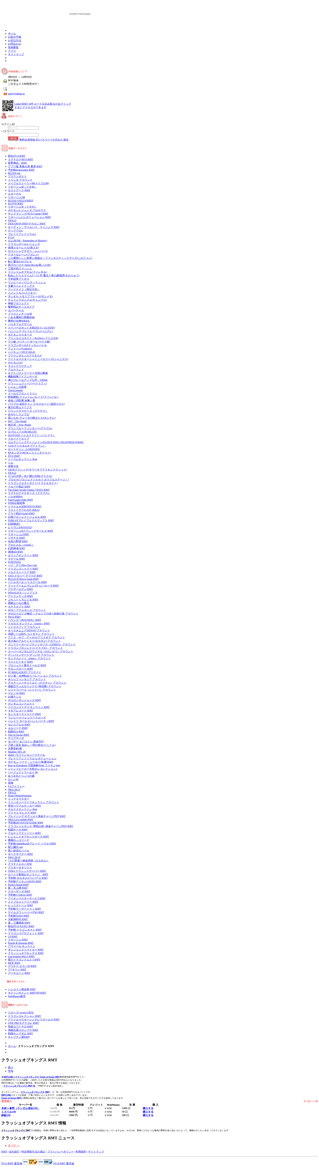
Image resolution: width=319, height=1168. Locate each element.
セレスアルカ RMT (19, 724)
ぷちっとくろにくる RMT (23, 599)
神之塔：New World (19, 424)
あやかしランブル (18, 414)
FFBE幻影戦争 (16, 503)
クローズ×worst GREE (21, 1012)
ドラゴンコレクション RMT (24, 1016)
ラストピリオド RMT (20, 661)
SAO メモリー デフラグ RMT (25, 575)
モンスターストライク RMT (24, 714)
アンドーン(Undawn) (20, 348)
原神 (10, 782)
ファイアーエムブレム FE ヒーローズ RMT (33, 585)
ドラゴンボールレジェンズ (24, 244)
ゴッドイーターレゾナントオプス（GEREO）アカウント (42, 644)
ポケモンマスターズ (20, 334)
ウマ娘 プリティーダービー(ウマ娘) (29, 341)
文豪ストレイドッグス (21, 285)
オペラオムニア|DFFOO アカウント (29, 630)
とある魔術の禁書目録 (21, 317)
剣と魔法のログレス (20, 261)
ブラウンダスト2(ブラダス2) (25, 355)
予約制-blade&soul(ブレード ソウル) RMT (32, 843)
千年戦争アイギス (18, 279)
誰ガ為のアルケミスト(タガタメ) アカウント (34, 641)
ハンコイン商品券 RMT (22, 989)
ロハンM (13, 779)
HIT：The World (17, 421)
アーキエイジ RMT (19, 973)
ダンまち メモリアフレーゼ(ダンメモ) (30, 296)
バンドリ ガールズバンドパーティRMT (31, 721)
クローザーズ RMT (19, 891)
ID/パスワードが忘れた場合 (52, 139)
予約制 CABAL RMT (20, 894)
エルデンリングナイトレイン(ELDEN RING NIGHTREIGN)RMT (46, 442)
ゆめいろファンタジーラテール (26, 755)
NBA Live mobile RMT (20, 819)
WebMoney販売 (17, 996)
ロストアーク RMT (19, 190)
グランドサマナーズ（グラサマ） (28, 410)
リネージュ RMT (18, 939)
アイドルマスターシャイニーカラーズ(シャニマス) (38, 359)
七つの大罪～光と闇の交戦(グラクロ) (30, 476)
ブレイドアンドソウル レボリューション (32, 758)
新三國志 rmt (15, 847)
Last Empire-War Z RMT (21, 956)
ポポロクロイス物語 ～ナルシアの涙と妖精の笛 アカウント (43, 613)
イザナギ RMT (16, 537)
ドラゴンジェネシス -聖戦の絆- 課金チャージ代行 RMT (40, 826)
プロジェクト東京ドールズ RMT (27, 665)
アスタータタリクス (20, 867)
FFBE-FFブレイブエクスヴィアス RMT (31, 520)
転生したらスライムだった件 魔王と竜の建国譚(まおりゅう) (43, 275)
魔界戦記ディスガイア (21, 306)
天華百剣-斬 (15, 748)
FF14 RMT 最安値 (11, 1163)
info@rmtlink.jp (16, 93)
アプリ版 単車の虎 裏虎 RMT (25, 166)
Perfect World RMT (18, 884)
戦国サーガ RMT (18, 829)
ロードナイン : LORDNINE (24, 449)
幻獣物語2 (14, 524)
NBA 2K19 (14, 857)
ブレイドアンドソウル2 (22, 234)
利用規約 (81, 1151)
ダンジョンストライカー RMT (26, 949)
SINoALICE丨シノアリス (23, 592)
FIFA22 (12, 473)
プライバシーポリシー (60, 1151)
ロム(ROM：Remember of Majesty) (27, 240)
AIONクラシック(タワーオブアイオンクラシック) (37, 469)
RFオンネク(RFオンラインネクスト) (29, 452)
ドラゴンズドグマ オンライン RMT (29, 707)
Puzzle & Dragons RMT (21, 943)
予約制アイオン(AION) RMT (25, 881)
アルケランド (16, 369)
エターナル (14, 193)
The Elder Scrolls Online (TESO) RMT (29, 489)
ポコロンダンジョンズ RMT (24, 700)
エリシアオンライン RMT (23, 555)
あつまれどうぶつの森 (21, 775)
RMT (4, 1151)
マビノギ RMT (16, 693)
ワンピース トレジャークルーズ (27, 717)
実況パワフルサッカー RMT (24, 805)
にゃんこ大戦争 (17, 387)
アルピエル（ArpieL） (21, 544)
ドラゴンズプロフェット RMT (26, 933)
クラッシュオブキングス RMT (26, 953)
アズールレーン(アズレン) (23, 254)
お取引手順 (14, 37)
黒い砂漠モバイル (18, 850)
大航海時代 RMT (18, 919)
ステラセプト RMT (19, 606)
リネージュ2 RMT (18, 534)
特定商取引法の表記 (33, 1151)
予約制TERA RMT (18, 915)
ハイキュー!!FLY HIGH (21, 352)
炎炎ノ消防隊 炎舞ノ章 (21, 400)
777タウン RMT (17, 969)
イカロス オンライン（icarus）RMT (29, 623)
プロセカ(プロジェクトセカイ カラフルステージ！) (38, 479)
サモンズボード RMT (20, 668)
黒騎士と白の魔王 (18, 603)
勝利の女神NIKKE (19, 320)
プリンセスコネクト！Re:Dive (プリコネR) (33, 338)
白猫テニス (14, 696)
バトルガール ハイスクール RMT (27, 582)
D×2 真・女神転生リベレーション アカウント (35, 675)
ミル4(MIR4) (15, 496)
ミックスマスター (18, 798)
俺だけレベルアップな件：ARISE (28, 380)
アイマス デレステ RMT (22, 812)
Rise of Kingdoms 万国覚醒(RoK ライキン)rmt (34, 765)
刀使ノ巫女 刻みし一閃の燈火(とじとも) (31, 745)
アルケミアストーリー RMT (24, 833)
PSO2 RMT (14, 616)
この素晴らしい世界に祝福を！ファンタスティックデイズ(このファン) (50, 258)
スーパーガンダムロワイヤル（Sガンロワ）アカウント (40, 651)
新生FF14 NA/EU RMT (21, 926)
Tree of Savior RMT (18, 734)
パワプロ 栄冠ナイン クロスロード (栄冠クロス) (36, 404)
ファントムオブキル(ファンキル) (27, 272)
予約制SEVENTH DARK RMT (25, 822)
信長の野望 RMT (18, 541)
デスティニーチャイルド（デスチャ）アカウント (37, 682)
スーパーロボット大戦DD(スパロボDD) (31, 327)
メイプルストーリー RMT (23, 901)
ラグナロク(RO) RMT (20, 159)
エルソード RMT (18, 728)
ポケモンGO (15, 362)
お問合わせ (14, 43)
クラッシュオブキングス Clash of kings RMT (37, 1077)
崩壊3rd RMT (15, 551)
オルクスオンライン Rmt (22, 809)
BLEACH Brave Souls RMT (23, 579)
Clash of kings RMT (11, 1098)
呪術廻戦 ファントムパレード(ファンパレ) (33, 397)
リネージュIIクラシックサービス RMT (30, 530)
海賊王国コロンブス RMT (23, 1030)
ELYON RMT (15, 203)
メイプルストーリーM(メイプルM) (28, 183)
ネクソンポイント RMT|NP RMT (27, 992)
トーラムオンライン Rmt (22, 459)
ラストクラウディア (20, 366)
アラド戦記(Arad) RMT (21, 513)
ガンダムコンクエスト (21, 703)
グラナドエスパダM (20, 864)
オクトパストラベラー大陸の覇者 (28, 373)
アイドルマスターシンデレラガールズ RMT (34, 1019)
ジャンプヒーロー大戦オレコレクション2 (32, 768)
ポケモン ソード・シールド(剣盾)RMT (30, 762)
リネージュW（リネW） (22, 206)
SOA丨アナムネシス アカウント (27, 610)
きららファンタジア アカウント (27, 679)
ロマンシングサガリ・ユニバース (28, 251)
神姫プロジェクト (18, 303)
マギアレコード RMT (20, 710)
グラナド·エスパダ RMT (22, 966)
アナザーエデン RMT (20, 589)
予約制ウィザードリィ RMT (24, 908)
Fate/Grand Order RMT (20, 499)
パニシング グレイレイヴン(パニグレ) (30, 331)
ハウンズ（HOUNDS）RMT (24, 620)
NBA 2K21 (14, 789)
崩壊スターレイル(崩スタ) (23, 247)
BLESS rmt (14, 173)
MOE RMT (14, 963)
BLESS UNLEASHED (20, 200)
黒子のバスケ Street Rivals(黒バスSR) (29, 265)
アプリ (12, 50)
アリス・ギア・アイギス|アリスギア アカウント (36, 637)
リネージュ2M (16, 197)
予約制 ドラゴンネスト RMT (25, 929)
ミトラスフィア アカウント (24, 627)
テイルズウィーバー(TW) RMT (26, 912)
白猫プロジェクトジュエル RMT (27, 517)
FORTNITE (14, 562)
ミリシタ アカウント (20, 179)
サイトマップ (16, 54)
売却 (10, 1071)
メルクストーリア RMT (22, 572)
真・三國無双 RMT (19, 922)
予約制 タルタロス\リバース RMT (28, 878)
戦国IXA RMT (16, 731)
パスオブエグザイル (20, 324)
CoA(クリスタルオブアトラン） (27, 445)
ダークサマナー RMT (20, 854)
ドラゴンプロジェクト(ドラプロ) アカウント (35, 647)
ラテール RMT (16, 558)
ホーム (12, 33)
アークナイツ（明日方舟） (24, 289)
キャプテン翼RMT (19, 1037)
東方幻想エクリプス (20, 407)
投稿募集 (13, 47)
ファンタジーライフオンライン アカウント (33, 802)
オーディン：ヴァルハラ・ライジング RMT (34, 227)
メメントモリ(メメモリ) (22, 292)
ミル (10, 462)
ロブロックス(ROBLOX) (22, 431)
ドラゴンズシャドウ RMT (23, 568)
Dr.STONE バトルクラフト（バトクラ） (31, 435)
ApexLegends (15, 390)
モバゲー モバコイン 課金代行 (26, 741)
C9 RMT (13, 936)
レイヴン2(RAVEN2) (20, 527)
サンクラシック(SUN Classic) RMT (28, 213)
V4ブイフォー (16, 786)
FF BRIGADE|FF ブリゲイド (24, 672)
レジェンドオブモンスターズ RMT (28, 836)
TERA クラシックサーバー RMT (27, 871)
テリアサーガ (16, 738)
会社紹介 (14, 1151)
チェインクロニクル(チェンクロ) (27, 299)
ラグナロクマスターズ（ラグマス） (29, 493)
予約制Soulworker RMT (21, 169)
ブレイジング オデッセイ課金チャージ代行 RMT (37, 816)
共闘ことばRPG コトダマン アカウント (31, 634)
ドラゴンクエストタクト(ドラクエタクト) (32, 483)
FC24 (11, 237)
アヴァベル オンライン (21, 946)
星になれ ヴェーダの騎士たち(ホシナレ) (31, 417)
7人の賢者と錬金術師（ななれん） (28, 860)
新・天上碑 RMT (18, 887)
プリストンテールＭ (20, 313)
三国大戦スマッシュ (20, 268)
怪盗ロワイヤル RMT (20, 1026)
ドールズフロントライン (22, 393)
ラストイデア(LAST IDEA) (24, 510)
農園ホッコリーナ (18, 840)
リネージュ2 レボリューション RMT (29, 217)
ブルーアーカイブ (18, 438)
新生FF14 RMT (16, 156)
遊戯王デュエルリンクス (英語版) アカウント (34, 686)
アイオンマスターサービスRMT (27, 898)
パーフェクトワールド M (23, 772)
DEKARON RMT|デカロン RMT (27, 223)
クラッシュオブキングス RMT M (19, 1086)
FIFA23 (12, 220)
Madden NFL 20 (17, 751)
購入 (10, 1067)
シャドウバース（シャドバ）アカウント (32, 689)
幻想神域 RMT (16, 548)
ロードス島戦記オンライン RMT (28, 874)
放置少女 (13, 466)
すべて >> (14, 1145)
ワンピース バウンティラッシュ (27, 282)
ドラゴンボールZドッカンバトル (27, 345)
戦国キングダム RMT (20, 1033)
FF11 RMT (14, 456)
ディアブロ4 (15, 230)
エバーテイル (16, 310)
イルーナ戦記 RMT (19, 486)
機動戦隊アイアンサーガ (22, 376)
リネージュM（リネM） (22, 186)
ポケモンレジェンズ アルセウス (27, 210)
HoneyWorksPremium (19, 795)
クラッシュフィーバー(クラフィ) (27, 383)
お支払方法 (14, 40)
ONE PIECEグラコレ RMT (23, 1023)
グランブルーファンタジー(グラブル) (30, 428)
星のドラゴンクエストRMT (24, 959)
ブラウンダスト (17, 176)
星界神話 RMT (17, 162)
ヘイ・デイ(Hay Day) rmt (22, 565)
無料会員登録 (27, 139)
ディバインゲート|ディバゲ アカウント (31, 654)
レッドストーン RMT (20, 905)
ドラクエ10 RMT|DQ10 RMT (24, 506)
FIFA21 (12, 792)
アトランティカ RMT (20, 596)
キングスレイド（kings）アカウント (29, 658)
